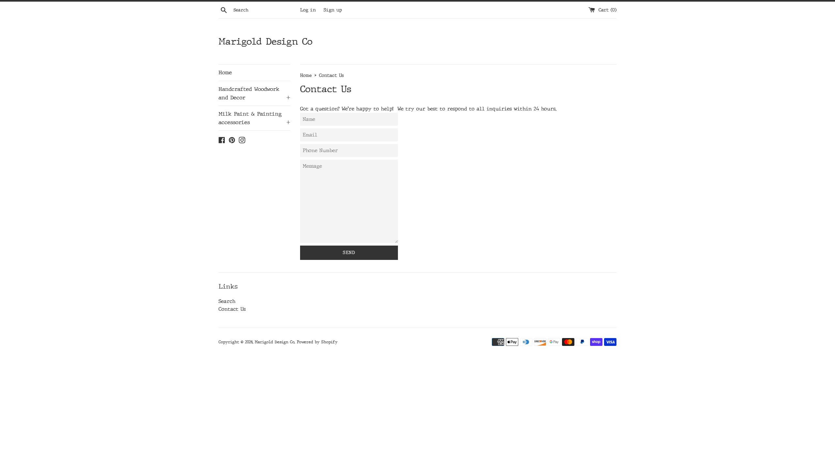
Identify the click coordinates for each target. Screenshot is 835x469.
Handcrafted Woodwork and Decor (254, 93)
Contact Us (232, 309)
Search (227, 301)
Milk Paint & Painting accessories (254, 118)
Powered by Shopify (317, 342)
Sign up (333, 10)
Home (225, 72)
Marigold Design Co (265, 42)
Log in (308, 10)
